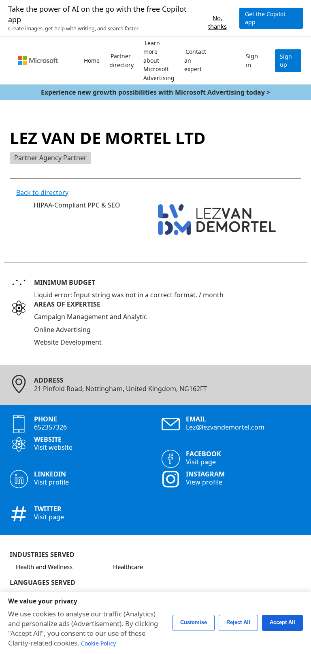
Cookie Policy (98, 643)
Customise (193, 622)
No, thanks (217, 18)
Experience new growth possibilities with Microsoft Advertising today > (155, 92)
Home (92, 60)
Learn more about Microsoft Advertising (159, 60)
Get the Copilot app (265, 18)
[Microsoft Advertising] (38, 60)
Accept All (282, 622)
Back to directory (42, 192)
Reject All (238, 622)
